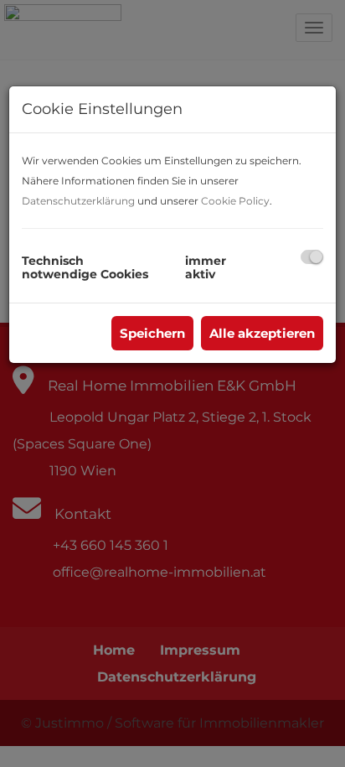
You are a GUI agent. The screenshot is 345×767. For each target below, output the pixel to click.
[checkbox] (312, 257)
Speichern (152, 333)
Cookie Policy (235, 200)
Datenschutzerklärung (78, 200)
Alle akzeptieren (262, 333)
